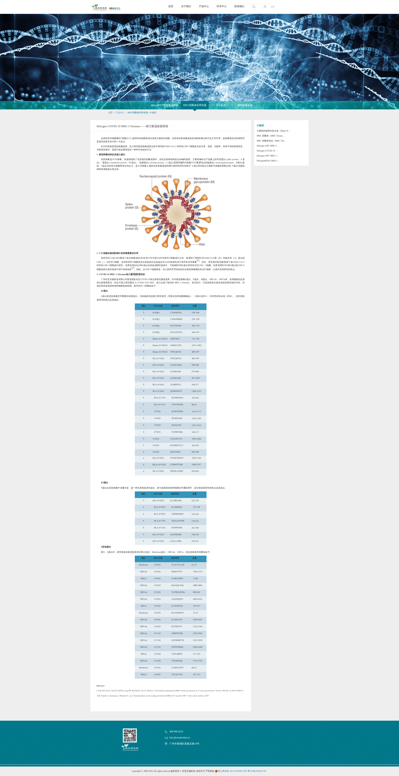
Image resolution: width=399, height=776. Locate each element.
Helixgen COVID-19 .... (267, 151)
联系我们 (239, 6)
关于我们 (186, 6)
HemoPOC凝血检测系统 (164, 104)
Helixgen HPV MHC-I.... (268, 156)
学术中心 (222, 6)
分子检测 (221, 105)
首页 (170, 6)
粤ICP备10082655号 (257, 771)
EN (272, 6)
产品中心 (204, 6)
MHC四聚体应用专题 (194, 105)
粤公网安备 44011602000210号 (232, 771)
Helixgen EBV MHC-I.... (268, 146)
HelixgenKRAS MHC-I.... (268, 161)
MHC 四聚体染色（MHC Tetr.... (272, 141)
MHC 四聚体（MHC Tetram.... (271, 136)
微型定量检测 (245, 105)
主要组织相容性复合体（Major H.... (274, 131)
